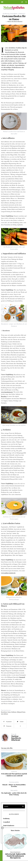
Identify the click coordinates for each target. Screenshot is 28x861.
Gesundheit (13, 13)
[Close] (2, 828)
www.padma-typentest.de (8, 573)
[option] (14, 764)
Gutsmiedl (22, 677)
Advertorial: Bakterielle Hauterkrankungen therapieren (15, 856)
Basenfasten (4, 712)
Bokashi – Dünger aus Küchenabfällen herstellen (14, 784)
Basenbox (4, 396)
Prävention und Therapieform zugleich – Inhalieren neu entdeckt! (14, 775)
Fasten (9, 712)
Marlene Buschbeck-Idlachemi (14, 21)
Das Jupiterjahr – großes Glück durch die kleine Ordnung (14, 792)
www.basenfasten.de (7, 392)
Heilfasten (13, 712)
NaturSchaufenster (8, 825)
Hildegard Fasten (21, 712)
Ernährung (6, 13)
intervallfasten (4, 714)
